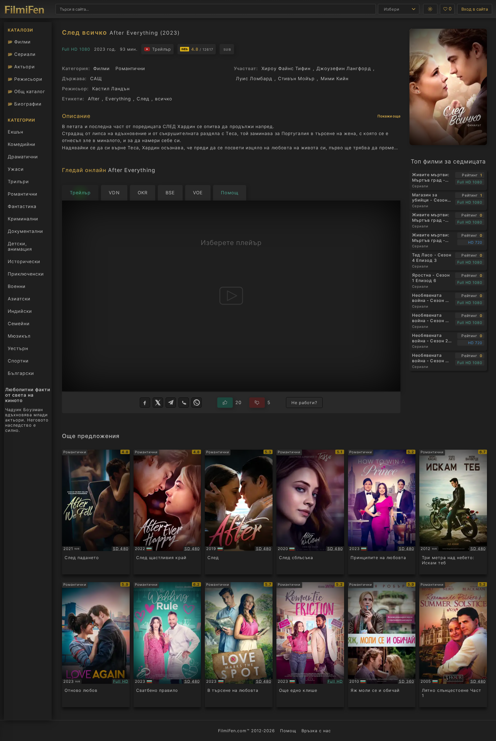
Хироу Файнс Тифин (286, 68)
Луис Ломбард (254, 78)
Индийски (20, 311)
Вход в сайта (474, 9)
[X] (158, 402)
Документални (25, 231)
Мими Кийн (335, 78)
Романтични (22, 194)
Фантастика (22, 206)
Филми (19, 42)
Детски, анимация (20, 246)
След (143, 98)
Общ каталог (26, 91)
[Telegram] (171, 402)
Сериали (22, 54)
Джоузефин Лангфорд (343, 68)
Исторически (24, 261)
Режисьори (25, 79)
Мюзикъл (19, 336)
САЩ (96, 78)
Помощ (288, 730)
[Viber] (184, 402)
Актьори (21, 66)
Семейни (19, 323)
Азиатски (19, 298)
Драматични (23, 156)
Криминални (23, 218)
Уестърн (18, 348)
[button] (430, 9)
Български (21, 373)
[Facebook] (145, 402)
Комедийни (21, 144)
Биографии (25, 104)
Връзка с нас (316, 730)
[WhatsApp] (196, 402)
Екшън (15, 132)
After (94, 98)
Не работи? (304, 402)
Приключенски (26, 274)
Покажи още (388, 116)
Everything (118, 98)
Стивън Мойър (296, 78)
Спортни (18, 361)
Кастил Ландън (111, 88)
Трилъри (18, 183)
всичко (163, 98)
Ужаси (16, 169)
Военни (17, 286)
